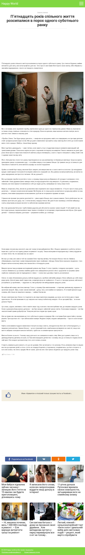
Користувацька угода (32, 552)
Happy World (10, 3)
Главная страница (42, 12)
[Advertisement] (42, 45)
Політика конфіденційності (11, 552)
